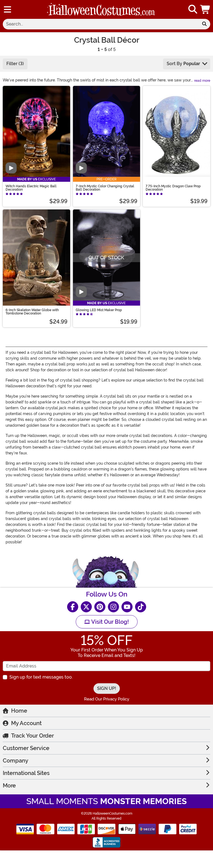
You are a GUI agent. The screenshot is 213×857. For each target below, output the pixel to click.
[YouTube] (127, 606)
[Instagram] (113, 606)
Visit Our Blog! (109, 621)
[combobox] (101, 24)
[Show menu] (7, 9)
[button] (205, 9)
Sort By (183, 63)
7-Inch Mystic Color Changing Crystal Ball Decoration (105, 187)
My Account (26, 723)
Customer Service (26, 748)
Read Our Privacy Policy (106, 699)
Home (19, 710)
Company (15, 760)
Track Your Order (32, 735)
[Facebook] (72, 606)
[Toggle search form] (193, 9)
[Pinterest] (99, 606)
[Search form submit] (204, 24)
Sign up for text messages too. (41, 677)
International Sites (26, 773)
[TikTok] (140, 606)
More (9, 785)
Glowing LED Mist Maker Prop (99, 310)
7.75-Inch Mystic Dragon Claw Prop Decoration (173, 187)
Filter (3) (15, 63)
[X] (86, 606)
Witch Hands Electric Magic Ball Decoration (31, 187)
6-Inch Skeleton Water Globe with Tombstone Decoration (32, 311)
